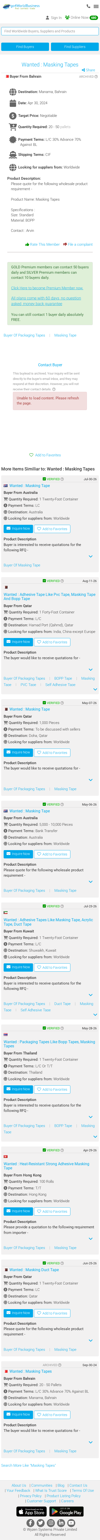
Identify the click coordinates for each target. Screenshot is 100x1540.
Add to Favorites (47, 455)
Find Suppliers (74, 47)
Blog (60, 1485)
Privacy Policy (30, 1496)
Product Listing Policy (63, 1496)
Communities (41, 1485)
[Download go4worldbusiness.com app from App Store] (31, 1511)
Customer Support (41, 1501)
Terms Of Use (82, 1490)
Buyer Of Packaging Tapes (25, 335)
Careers (67, 1501)
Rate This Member (44, 244)
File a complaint (80, 244)
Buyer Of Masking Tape (22, 565)
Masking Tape (65, 335)
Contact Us (77, 1485)
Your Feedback (18, 1490)
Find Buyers (25, 47)
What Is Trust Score (50, 1490)
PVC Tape (29, 685)
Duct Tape (63, 1004)
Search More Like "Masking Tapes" (29, 1465)
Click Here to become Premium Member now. (47, 296)
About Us (19, 1485)
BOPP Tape (63, 678)
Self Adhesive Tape (60, 685)
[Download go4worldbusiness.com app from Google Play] (66, 1511)
